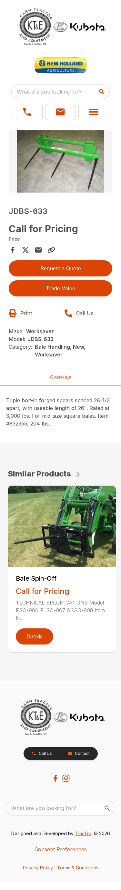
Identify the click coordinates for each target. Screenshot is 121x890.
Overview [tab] (60, 377)
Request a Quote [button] (60, 268)
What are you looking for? (49, 91)
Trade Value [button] (60, 288)
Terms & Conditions (77, 867)
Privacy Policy (38, 867)
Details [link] (34, 636)
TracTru (83, 833)
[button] (27, 112)
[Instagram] (66, 778)
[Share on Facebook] (12, 250)
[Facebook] (55, 778)
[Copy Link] (51, 250)
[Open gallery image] (61, 161)
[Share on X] (25, 250)
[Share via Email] (38, 250)
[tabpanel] (61, 162)
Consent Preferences (61, 849)
